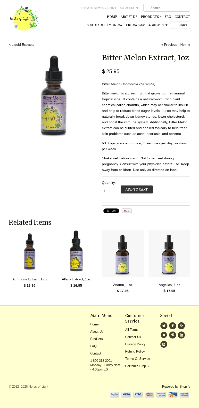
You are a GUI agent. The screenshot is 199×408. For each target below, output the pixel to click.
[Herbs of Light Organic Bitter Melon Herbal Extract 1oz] (53, 96)
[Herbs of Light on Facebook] (173, 326)
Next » (185, 44)
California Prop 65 (137, 366)
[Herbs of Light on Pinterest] (173, 335)
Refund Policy (135, 351)
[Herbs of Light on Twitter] (164, 326)
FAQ (168, 17)
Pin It (127, 210)
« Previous (169, 44)
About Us (129, 17)
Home (112, 17)
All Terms (132, 329)
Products (151, 17)
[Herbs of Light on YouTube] (164, 335)
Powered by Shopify (176, 386)
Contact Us (133, 337)
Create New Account (98, 8)
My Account (130, 8)
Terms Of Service (137, 359)
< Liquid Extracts (21, 44)
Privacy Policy (135, 344)
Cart (183, 25)
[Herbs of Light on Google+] (182, 326)
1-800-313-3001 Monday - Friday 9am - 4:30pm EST (126, 25)
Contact (182, 17)
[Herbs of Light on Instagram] (164, 344)
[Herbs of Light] (37, 19)
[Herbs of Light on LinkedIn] (182, 335)
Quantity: (109, 183)
